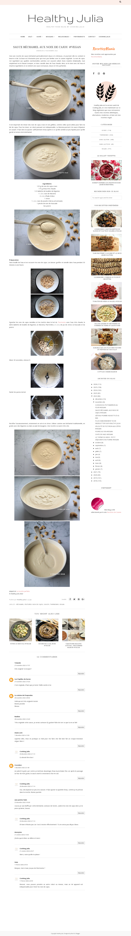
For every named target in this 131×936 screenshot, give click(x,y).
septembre (99, 445)
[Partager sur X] (74, 599)
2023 (95, 393)
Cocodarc (18, 765)
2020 (95, 475)
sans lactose (104, 144)
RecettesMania (96, 57)
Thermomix (62, 322)
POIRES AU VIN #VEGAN (104, 431)
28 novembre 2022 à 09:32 (22, 698)
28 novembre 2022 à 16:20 (22, 719)
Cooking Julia (25, 751)
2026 (95, 384)
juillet (97, 451)
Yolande (18, 663)
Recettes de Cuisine (114, 512)
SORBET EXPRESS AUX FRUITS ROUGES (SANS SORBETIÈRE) (106, 184)
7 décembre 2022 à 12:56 (22, 735)
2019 (95, 478)
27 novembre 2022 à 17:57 (22, 665)
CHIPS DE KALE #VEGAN (104, 434)
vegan (62, 604)
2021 (95, 472)
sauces (46, 604)
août (96, 448)
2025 (95, 387)
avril (96, 460)
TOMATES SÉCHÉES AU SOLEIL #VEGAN (107, 301)
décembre (99, 399)
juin (96, 454)
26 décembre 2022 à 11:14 (27, 786)
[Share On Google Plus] (83, 599)
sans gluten (104, 139)
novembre (99, 402)
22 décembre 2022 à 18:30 (22, 802)
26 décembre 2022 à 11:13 (27, 754)
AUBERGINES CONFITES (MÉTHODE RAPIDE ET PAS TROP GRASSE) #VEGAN (107, 230)
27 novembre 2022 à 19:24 (22, 682)
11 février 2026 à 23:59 (26, 881)
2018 (95, 481)
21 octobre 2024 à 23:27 (27, 851)
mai (96, 457)
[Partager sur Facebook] (70, 599)
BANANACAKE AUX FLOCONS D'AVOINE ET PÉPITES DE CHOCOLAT (107, 349)
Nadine (17, 716)
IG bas (104, 130)
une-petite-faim (21, 800)
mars (97, 463)
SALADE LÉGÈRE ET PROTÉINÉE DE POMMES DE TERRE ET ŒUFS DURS (107, 324)
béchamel (20, 604)
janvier (97, 469)
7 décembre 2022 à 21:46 (22, 768)
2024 (95, 390)
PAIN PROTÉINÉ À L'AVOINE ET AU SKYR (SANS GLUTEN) (107, 254)
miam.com (18, 733)
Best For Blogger (75, 933)
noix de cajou (38, 604)
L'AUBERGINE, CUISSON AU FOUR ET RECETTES (107, 278)
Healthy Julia (65, 17)
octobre (98, 442)
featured (28, 604)
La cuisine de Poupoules (24, 695)
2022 (95, 396)
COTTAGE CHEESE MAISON (107, 372)
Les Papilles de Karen (23, 679)
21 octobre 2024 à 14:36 (22, 835)
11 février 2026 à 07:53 (21, 865)
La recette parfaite (23, 591)
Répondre (81, 674)
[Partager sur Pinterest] (79, 599)
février (97, 466)
